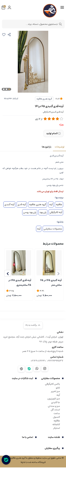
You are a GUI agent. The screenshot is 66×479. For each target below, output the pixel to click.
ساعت (57, 413)
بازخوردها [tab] (46, 147)
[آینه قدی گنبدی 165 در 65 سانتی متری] (18, 262)
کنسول (56, 417)
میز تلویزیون (53, 399)
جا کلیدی (55, 402)
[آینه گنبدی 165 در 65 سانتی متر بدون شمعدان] (49, 262)
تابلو (58, 388)
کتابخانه (56, 424)
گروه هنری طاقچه (44, 99)
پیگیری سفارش (52, 448)
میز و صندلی (54, 406)
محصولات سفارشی (53, 229)
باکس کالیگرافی (52, 384)
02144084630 (38, 361)
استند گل (55, 410)
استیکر (56, 428)
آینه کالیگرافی (56, 212)
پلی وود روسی (29, 212)
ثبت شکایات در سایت (22, 378)
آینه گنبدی (9, 204)
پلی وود (42, 212)
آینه (51, 204)
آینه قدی (22, 204)
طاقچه (59, 204)
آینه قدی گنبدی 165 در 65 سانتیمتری (19, 282)
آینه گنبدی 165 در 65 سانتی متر (51, 282)
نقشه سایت (54, 437)
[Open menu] (62, 7)
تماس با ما (27, 437)
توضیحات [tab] (59, 147)
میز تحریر (55, 391)
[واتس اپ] (37, 368)
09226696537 (55, 361)
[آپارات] (21, 368)
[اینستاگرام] (44, 368)
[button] (7, 273)
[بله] (29, 368)
